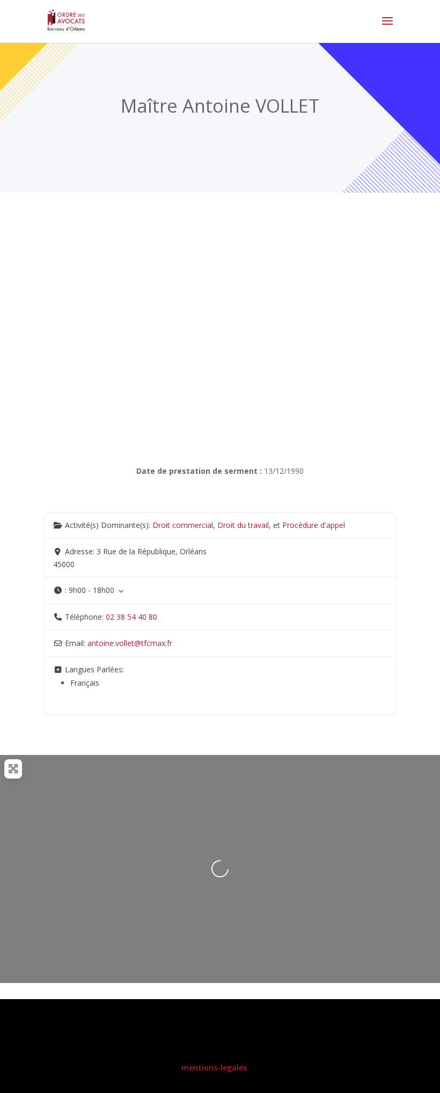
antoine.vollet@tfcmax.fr (129, 643)
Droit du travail (243, 525)
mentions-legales (214, 1067)
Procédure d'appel (313, 525)
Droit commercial (182, 525)
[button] (220, 590)
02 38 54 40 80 (131, 617)
